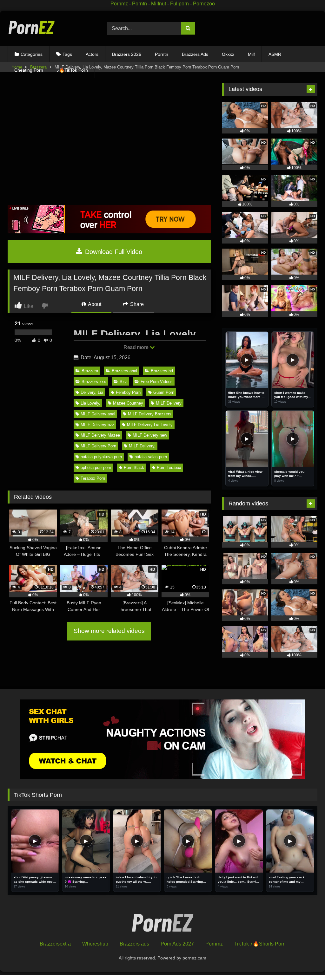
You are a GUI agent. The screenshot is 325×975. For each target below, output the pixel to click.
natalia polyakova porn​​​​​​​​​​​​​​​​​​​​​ (101, 456)
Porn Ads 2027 (177, 943)
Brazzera (90, 370)
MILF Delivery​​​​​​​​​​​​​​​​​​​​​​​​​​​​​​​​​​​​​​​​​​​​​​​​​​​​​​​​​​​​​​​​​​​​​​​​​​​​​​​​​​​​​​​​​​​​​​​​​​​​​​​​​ (169, 403)
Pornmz (119, 3)
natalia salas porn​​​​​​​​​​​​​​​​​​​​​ (151, 456)
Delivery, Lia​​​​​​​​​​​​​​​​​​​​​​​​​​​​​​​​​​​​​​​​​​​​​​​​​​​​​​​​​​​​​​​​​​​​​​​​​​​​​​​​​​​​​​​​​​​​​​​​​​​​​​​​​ (92, 392)
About (94, 304)
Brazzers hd (162, 370)
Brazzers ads (134, 943)
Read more (136, 347)
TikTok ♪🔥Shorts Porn (260, 943)
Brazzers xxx (94, 381)
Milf (251, 54)
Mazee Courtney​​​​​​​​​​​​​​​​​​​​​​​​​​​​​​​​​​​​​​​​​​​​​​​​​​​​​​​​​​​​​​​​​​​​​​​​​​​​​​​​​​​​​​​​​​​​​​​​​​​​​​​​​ (128, 403)
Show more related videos (109, 630)
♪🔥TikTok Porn (72, 70)
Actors (92, 54)
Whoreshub (95, 943)
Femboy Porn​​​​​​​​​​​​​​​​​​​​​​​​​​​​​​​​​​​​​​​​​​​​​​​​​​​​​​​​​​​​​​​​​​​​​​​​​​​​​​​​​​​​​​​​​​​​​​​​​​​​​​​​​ (128, 392)
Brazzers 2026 (126, 54)
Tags (67, 54)
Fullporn (179, 3)
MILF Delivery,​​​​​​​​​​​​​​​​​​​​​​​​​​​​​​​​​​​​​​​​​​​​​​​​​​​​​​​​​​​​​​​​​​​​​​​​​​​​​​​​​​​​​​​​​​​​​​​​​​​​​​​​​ (142, 446)
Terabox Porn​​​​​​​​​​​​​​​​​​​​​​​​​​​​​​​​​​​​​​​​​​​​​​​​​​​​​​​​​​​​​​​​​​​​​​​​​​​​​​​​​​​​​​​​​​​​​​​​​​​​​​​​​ (93, 478)
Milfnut (158, 3)
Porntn (139, 3)
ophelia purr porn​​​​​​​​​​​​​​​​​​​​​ (96, 467)
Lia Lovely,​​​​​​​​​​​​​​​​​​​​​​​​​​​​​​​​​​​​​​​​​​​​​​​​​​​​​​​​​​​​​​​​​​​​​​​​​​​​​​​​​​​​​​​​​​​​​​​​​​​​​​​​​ (90, 403)
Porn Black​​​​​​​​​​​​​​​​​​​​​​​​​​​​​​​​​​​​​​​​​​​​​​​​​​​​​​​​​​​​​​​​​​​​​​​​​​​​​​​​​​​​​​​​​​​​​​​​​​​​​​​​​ (134, 467)
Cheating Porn (28, 70)
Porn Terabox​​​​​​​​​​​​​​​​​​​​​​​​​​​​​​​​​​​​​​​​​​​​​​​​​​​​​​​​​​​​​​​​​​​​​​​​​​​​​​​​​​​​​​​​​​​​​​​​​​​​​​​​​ (169, 467)
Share (136, 304)
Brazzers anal (124, 370)
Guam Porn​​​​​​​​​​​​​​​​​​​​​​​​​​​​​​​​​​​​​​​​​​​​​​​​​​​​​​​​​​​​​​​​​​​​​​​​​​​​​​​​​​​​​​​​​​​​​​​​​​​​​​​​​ (163, 392)
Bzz (123, 381)
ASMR (275, 54)
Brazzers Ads (195, 54)
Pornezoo (204, 3)
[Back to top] (305, 956)
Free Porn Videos (157, 381)
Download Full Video (112, 251)
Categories (32, 54)
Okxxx (228, 54)
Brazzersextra (55, 943)
